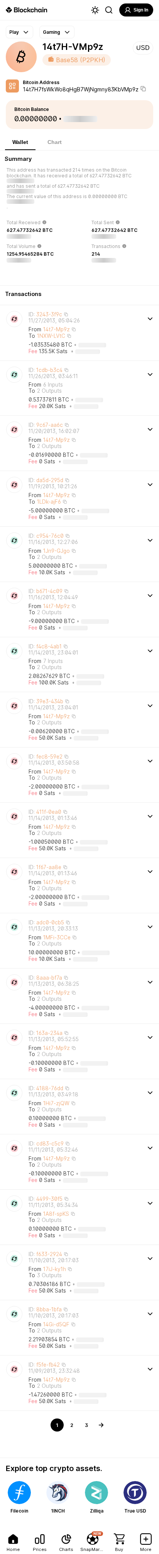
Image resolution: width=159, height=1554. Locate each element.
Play (14, 32)
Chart (54, 142)
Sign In (141, 10)
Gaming (51, 32)
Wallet (20, 142)
